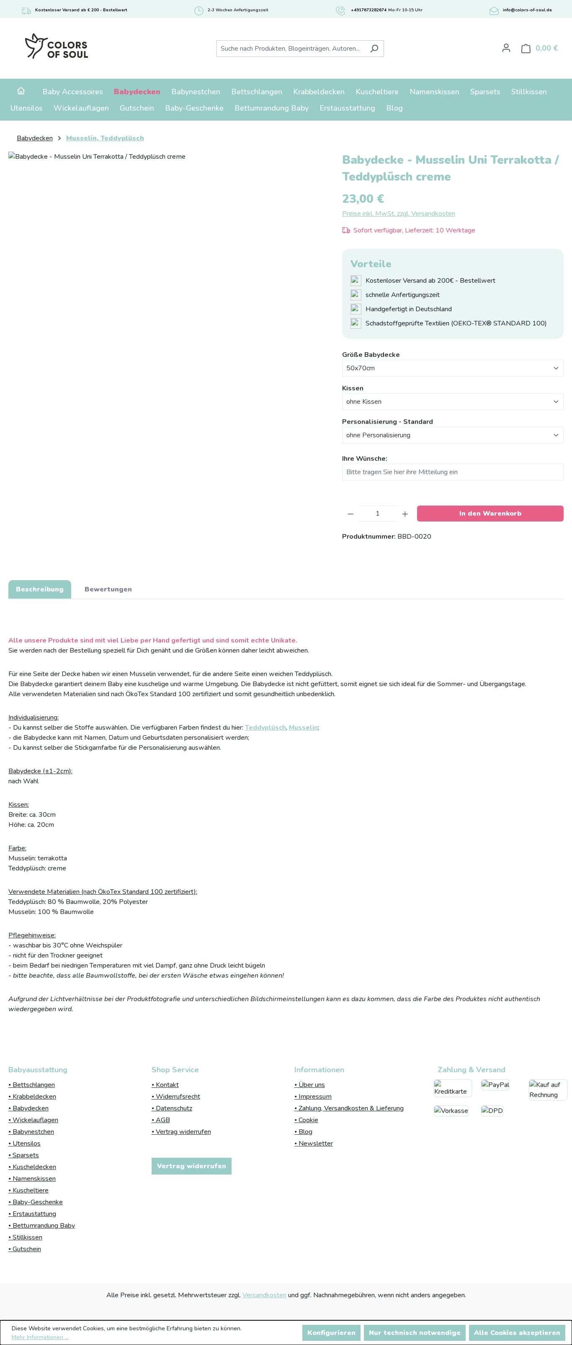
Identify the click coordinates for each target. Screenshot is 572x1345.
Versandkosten (264, 1295)
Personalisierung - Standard (387, 421)
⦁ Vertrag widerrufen (181, 1131)
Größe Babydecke (371, 354)
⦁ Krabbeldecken (32, 1096)
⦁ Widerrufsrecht (176, 1096)
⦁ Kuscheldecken (32, 1167)
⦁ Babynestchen (31, 1131)
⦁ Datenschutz (172, 1108)
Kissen (352, 388)
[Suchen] (374, 48)
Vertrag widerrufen (191, 1166)
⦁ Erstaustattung (32, 1214)
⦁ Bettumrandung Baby (41, 1225)
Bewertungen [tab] (108, 589)
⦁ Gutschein (24, 1249)
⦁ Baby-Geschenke (35, 1202)
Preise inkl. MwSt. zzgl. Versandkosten (398, 213)
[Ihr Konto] (506, 48)
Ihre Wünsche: (364, 458)
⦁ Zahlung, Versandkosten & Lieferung (349, 1108)
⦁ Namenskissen (32, 1178)
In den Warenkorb (490, 513)
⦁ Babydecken (28, 1108)
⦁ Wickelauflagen (33, 1120)
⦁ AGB (161, 1120)
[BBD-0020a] (166, 242)
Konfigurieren (331, 1332)
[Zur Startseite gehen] (56, 46)
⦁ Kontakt (165, 1084)
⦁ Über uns (309, 1084)
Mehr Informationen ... (40, 1337)
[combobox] (290, 48)
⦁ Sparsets (23, 1155)
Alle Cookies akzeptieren (517, 1332)
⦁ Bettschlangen (31, 1084)
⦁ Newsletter (313, 1143)
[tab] (39, 589)
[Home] (20, 91)
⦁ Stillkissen (25, 1237)
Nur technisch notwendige (415, 1332)
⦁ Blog (303, 1131)
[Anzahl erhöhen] (405, 513)
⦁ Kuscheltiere (28, 1190)
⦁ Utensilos (24, 1143)
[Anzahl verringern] (350, 513)
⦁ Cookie (306, 1120)
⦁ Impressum (313, 1096)
